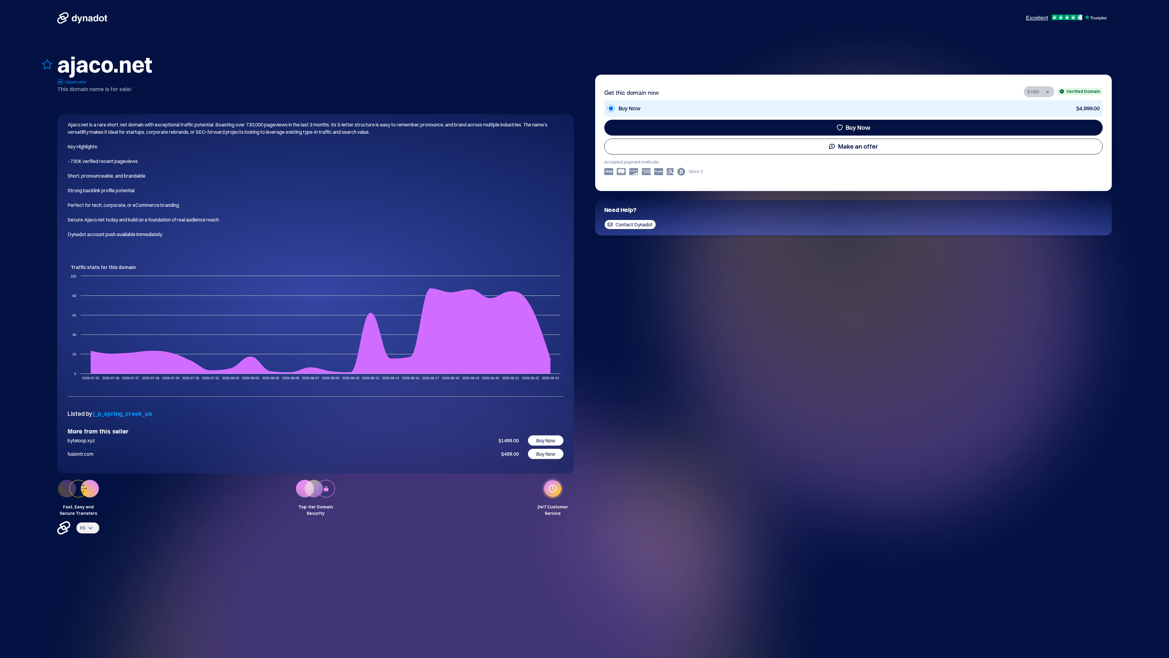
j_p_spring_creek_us (122, 413)
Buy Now (858, 127)
